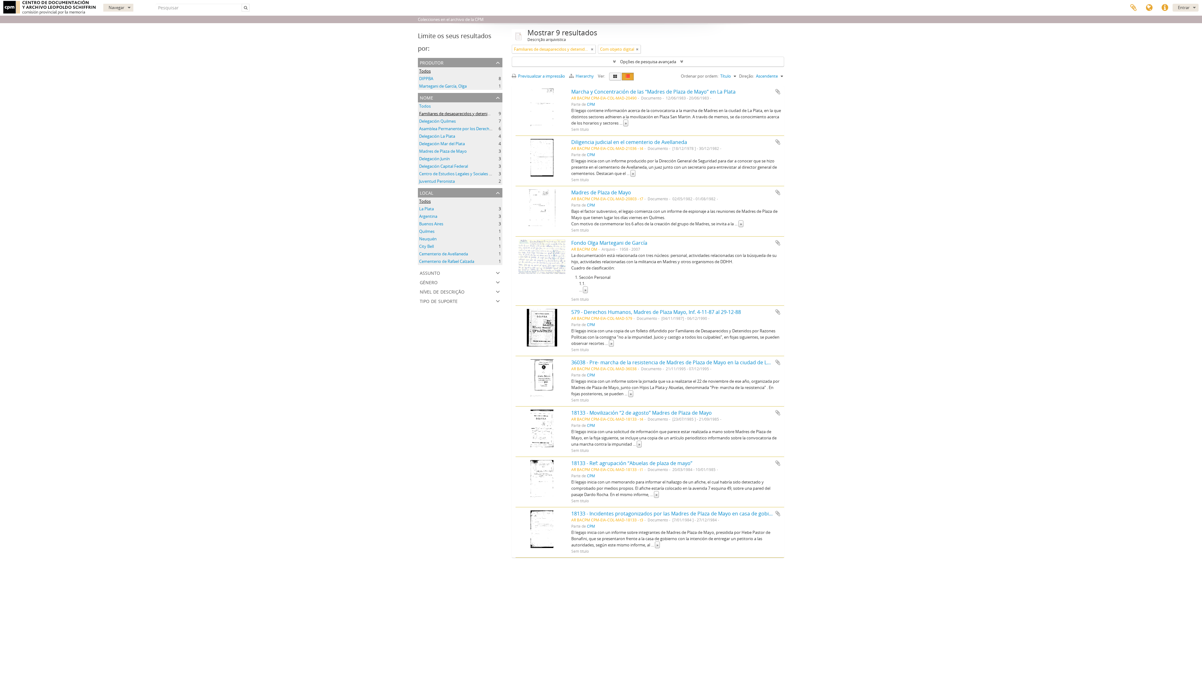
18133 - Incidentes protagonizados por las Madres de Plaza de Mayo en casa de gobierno (675, 513)
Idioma (1149, 8)
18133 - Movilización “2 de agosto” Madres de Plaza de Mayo (641, 412)
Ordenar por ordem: (699, 76)
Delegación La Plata (437, 136)
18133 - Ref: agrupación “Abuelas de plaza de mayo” (631, 463)
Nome (426, 97)
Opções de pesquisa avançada (648, 61)
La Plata (426, 209)
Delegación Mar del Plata (442, 143)
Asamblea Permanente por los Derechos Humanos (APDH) (473, 128)
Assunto (430, 272)
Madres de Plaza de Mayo (443, 151)
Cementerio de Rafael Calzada (446, 261)
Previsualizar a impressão (541, 76)
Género (429, 282)
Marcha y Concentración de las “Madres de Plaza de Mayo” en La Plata (653, 91)
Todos (425, 71)
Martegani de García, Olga (443, 86)
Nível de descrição (442, 291)
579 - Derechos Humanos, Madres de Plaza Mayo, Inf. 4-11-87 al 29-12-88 (656, 312)
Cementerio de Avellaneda (443, 254)
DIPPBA (426, 78)
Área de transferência (1133, 8)
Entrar (1183, 7)
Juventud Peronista (437, 181)
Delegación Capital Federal (443, 166)
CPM (591, 104)
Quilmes (426, 231)
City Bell (426, 246)
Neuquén (428, 239)
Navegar (116, 7)
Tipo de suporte (439, 300)
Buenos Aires (431, 224)
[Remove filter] (592, 49)
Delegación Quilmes (437, 121)
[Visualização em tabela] (628, 76)
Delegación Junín (434, 158)
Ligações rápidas (1165, 8)
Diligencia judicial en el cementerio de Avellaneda (629, 142)
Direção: (746, 76)
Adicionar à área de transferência (778, 92)
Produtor (432, 62)
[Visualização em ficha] (615, 76)
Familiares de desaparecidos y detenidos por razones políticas (476, 113)
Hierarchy (585, 76)
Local (426, 192)
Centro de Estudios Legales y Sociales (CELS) (460, 174)
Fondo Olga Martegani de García (609, 242)
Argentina (428, 216)
